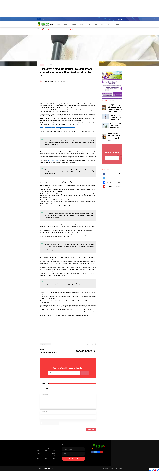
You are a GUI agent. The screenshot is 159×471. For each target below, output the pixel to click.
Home (51, 24)
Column (38, 453)
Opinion (38, 450)
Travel (45, 453)
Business (74, 24)
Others (117, 24)
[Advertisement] (37, 8)
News (81, 24)
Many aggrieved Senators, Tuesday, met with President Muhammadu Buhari (57, 127)
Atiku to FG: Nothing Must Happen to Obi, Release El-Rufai (116, 117)
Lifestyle (46, 450)
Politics (95, 24)
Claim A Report (113, 468)
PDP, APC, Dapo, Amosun (45, 344)
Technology (46, 448)
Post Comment (91, 429)
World (58, 24)
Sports (109, 24)
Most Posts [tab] (113, 100)
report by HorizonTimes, (52, 160)
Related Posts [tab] (105, 100)
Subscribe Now (74, 458)
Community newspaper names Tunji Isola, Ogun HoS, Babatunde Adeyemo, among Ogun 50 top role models (114, 137)
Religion (54, 458)
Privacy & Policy (104, 468)
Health (102, 24)
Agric (38, 458)
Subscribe (85, 372)
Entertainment (55, 455)
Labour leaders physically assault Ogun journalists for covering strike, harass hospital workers (71, 19)
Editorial (38, 455)
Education (65, 24)
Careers (120, 468)
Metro (88, 24)
